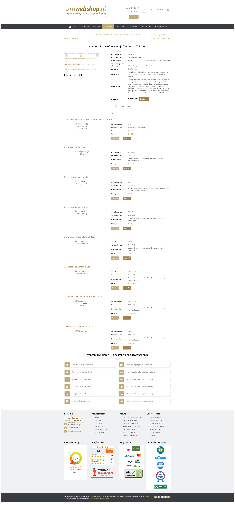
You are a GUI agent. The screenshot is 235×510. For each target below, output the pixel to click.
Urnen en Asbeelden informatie (132, 426)
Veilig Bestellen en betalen (157, 426)
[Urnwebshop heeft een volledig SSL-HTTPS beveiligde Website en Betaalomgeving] (133, 477)
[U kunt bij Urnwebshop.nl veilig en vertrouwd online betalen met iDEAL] (128, 451)
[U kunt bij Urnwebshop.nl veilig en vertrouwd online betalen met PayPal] (129, 457)
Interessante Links (155, 429)
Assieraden (98, 423)
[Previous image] (66, 55)
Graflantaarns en (101, 429)
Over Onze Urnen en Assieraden (132, 417)
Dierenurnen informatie (130, 432)
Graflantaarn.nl (105, 499)
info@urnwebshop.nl (74, 431)
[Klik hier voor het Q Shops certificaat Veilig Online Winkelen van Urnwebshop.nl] (160, 453)
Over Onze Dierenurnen (130, 420)
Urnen (97, 417)
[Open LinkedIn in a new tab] (155, 497)
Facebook (80, 497)
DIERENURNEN (106, 35)
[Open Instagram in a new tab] (159, 497)
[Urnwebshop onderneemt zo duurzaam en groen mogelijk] (160, 488)
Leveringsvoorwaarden (157, 423)
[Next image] (97, 55)
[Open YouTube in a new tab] (162, 497)
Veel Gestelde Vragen (156, 420)
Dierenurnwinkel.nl (94, 499)
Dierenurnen (99, 426)
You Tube (146, 497)
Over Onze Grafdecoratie (130, 423)
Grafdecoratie (99, 432)
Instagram (92, 497)
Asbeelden (98, 420)
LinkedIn (117, 497)
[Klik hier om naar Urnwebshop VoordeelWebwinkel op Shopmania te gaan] (160, 469)
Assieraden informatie (129, 429)
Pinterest (99, 497)
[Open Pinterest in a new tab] (168, 497)
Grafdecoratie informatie (130, 435)
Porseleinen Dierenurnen (123, 35)
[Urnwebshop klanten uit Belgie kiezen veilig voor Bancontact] (137, 462)
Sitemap (152, 435)
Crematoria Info (155, 432)
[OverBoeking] (133, 467)
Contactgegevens (155, 417)
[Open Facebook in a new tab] (165, 497)
